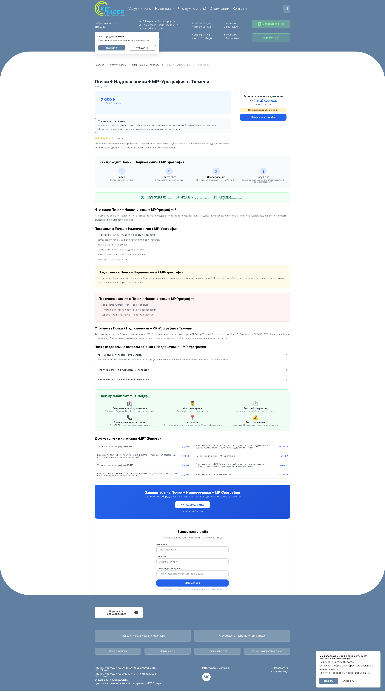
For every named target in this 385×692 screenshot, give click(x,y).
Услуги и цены (139, 9)
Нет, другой (142, 47)
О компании (219, 9)
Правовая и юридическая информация (143, 635)
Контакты (240, 9)
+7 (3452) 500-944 (201, 26)
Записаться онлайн (263, 117)
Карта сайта (167, 651)
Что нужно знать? (192, 9)
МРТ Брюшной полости (145, 65)
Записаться (192, 583)
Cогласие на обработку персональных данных (346, 666)
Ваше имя (161, 544)
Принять (328, 681)
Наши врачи (164, 9)
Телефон (161, 556)
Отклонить (348, 681)
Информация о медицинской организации (242, 635)
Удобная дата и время (168, 568)
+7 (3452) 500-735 (201, 34)
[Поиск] (286, 8)
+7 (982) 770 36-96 (201, 38)
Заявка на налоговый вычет (267, 651)
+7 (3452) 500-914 (201, 23)
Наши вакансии (118, 651)
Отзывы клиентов (217, 651)
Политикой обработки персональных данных (345, 673)
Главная (99, 65)
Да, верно (112, 47)
